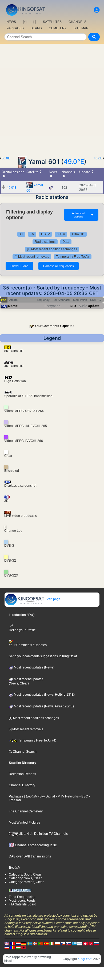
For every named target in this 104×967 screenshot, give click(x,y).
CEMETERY (58, 28)
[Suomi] (79, 943)
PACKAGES (15, 28)
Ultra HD (78, 234)
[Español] (46, 943)
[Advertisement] (52, 99)
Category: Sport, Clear (25, 874)
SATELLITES (52, 22)
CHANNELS (77, 22)
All (21, 234)
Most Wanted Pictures (24, 822)
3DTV (61, 234)
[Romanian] (12, 947)
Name (13, 306)
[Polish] (57, 943)
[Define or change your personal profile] (97, 10)
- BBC (83, 796)
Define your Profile (22, 630)
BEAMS (36, 28)
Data (65, 242)
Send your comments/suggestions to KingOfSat (43, 656)
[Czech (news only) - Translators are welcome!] (63, 943)
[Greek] (74, 943)
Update (93, 306)
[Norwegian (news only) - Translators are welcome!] (35, 943)
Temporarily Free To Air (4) (36, 740)
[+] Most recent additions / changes (52, 249)
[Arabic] (85, 943)
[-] (34, 22)
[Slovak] (68, 943)
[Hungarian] (18, 947)
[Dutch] (18, 943)
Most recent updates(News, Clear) (26, 681)
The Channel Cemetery (26, 811)
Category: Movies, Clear (26, 882)
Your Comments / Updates (54, 326)
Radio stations (45, 242)
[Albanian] (23, 947)
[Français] (12, 943)
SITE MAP (81, 28)
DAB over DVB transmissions (30, 856)
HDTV (45, 234)
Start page (53, 599)
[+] (24, 22)
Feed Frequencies (22, 897)
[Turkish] (91, 943)
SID (73, 306)
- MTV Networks (67, 796)
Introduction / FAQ (21, 615)
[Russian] (96, 943)
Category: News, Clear (25, 878)
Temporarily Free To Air (72, 257)
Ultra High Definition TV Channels (43, 834)
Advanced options (83, 215)
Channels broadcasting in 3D (35, 845)
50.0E (6, 158)
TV (32, 234)
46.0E (98, 158)
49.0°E (73, 162)
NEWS (11, 22)
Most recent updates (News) (33, 667)
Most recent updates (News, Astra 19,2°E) (43, 706)
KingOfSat (85, 959)
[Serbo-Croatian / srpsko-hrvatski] (7, 947)
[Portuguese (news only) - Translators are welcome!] (40, 943)
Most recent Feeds (22, 900)
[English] (7, 943)
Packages (16, 796)
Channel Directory (22, 785)
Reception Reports (22, 774)
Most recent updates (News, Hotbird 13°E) (44, 694)
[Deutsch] (23, 943)
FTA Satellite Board (22, 904)
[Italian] (51, 943)
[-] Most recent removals (32, 257)
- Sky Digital (46, 796)
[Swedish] (29, 943)
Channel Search (24, 752)
